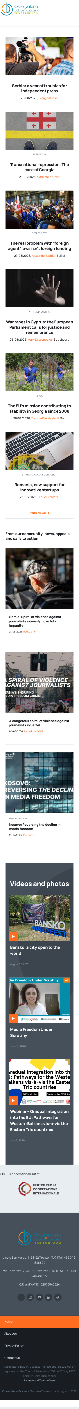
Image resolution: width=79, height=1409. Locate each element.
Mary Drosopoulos (40, 340)
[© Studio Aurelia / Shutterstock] (39, 550)
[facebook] (21, 1297)
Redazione (29, 631)
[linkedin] (48, 1297)
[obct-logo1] (39, 1229)
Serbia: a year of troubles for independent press (39, 88)
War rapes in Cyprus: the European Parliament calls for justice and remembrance (39, 327)
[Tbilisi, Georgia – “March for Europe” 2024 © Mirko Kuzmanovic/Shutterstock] (39, 192)
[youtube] (39, 1297)
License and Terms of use (39, 1380)
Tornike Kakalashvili (45, 418)
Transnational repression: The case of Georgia (39, 167)
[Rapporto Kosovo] (39, 753)
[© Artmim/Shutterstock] (39, 113)
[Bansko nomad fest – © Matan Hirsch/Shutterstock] (39, 897)
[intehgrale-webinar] (39, 1061)
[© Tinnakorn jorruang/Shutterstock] (39, 271)
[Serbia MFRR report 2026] (39, 654)
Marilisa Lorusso (48, 177)
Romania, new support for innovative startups (40, 487)
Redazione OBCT (33, 731)
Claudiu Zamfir (48, 497)
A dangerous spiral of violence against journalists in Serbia (39, 723)
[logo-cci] (39, 1181)
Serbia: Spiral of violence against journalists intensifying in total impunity (35, 621)
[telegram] (58, 1297)
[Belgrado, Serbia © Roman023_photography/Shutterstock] (39, 38)
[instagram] (30, 1297)
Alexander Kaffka (43, 256)
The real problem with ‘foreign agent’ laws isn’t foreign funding (39, 245)
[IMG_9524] (39, 355)
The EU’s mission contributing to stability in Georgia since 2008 (39, 408)
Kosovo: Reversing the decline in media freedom (34, 826)
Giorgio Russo (48, 98)
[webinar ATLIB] (39, 979)
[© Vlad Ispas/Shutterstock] (39, 433)
